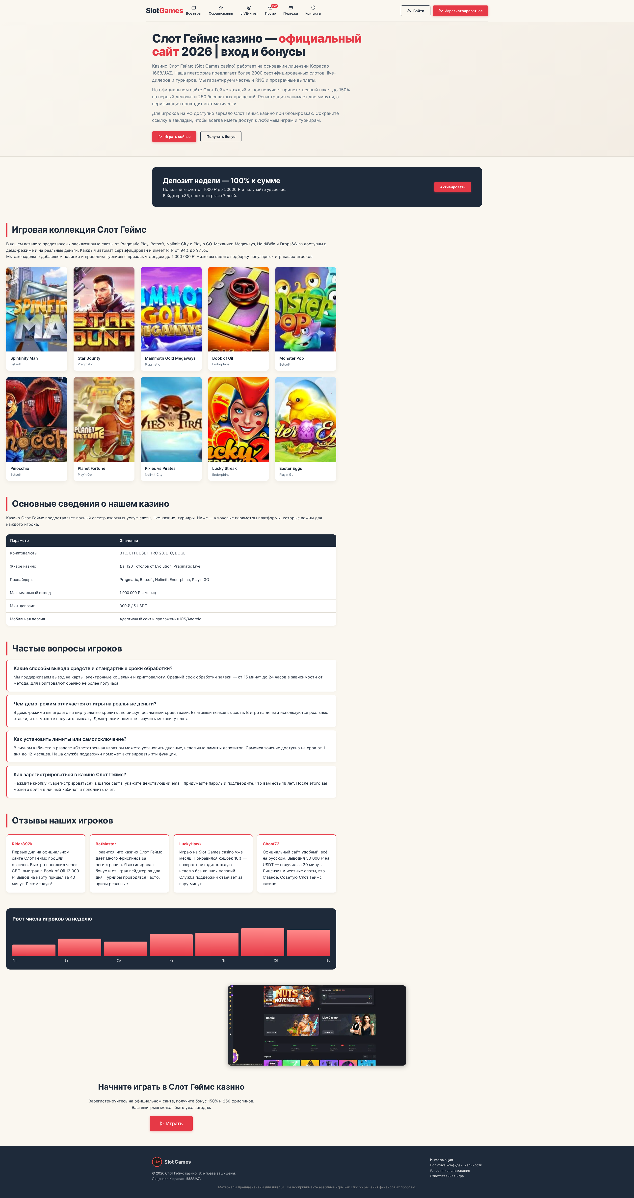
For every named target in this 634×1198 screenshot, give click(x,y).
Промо (271, 9)
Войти (418, 11)
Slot (165, 10)
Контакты (313, 13)
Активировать (452, 187)
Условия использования (450, 1171)
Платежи (290, 13)
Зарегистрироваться (463, 11)
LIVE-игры (249, 13)
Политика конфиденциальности (456, 1165)
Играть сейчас (177, 136)
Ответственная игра (447, 1176)
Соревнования (221, 13)
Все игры (193, 13)
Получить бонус (221, 136)
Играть (174, 1123)
